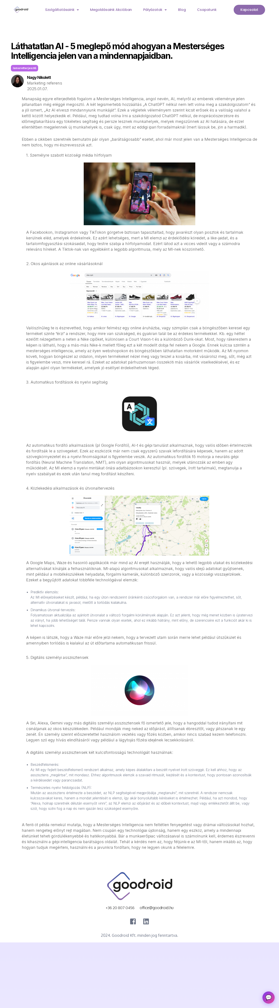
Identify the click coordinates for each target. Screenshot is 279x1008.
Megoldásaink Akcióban (111, 9)
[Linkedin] (146, 921)
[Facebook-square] (133, 921)
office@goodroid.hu (157, 907)
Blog (182, 9)
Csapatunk (206, 9)
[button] (24, 68)
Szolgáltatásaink (60, 9)
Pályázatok (152, 9)
